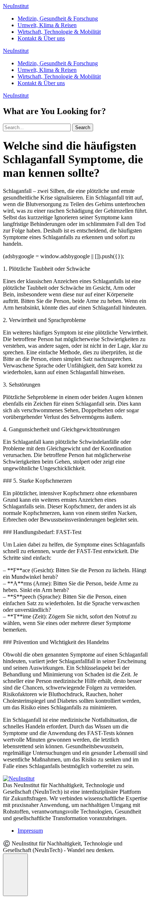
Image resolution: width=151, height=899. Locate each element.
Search (82, 127)
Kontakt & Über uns (41, 38)
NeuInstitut (16, 6)
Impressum (30, 830)
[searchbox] (37, 127)
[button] (15, 875)
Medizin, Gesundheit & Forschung (58, 18)
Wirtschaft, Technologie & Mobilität (59, 32)
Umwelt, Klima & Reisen (47, 25)
